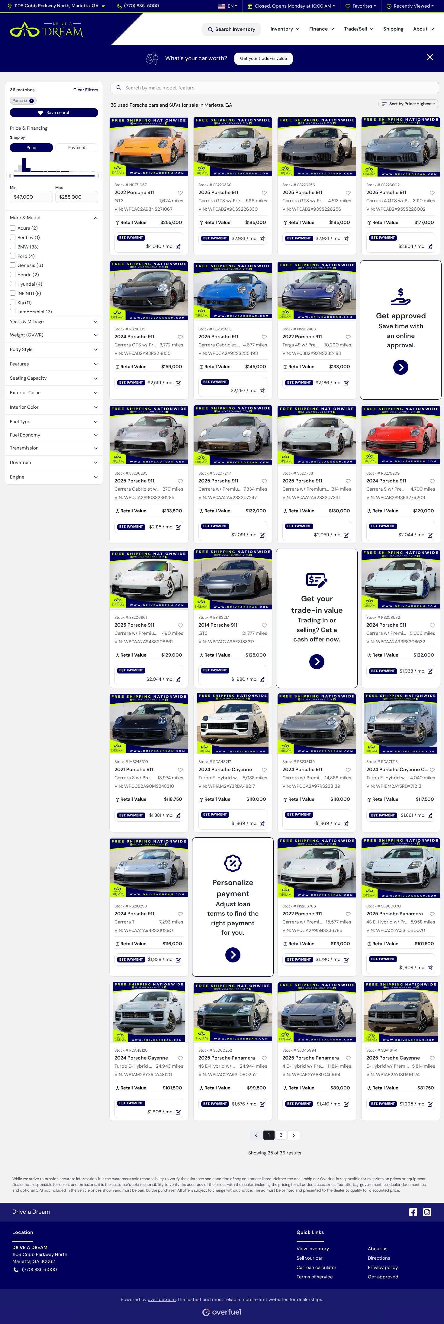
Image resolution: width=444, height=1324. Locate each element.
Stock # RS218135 (130, 329)
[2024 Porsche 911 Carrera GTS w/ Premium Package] (149, 291)
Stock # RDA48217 (214, 761)
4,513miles (339, 201)
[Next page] (293, 1135)
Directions (379, 1258)
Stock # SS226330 (215, 184)
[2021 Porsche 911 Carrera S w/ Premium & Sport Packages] (149, 723)
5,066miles (422, 633)
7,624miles (171, 201)
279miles (172, 489)
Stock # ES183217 (213, 617)
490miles (172, 633)
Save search (57, 112)
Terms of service (315, 1277)
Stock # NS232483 (299, 329)
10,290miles (337, 345)
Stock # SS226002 (383, 184)
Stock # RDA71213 (382, 761)
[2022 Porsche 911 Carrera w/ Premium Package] (317, 868)
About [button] (420, 29)
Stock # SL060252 (215, 1050)
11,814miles (339, 1066)
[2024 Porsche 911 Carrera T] (149, 868)
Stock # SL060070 (383, 906)
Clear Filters (85, 89)
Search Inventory (235, 29)
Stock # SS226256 (298, 184)
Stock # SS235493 (215, 329)
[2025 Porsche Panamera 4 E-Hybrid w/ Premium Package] (317, 1012)
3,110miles (424, 201)
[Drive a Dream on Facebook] (411, 1211)
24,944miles (253, 1066)
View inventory (313, 1249)
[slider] (10, 175)
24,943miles (169, 1066)
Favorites (362, 6)
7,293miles (171, 922)
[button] (58, 6)
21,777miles (254, 633)
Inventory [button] (282, 29)
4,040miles (422, 778)
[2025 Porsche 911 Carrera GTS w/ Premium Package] (233, 146)
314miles (341, 489)
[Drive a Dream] (47, 29)
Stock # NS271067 (130, 184)
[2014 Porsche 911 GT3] (233, 579)
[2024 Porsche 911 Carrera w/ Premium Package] (401, 579)
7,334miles (255, 489)
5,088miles (255, 778)
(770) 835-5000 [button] (141, 6)
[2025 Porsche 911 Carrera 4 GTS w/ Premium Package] (401, 146)
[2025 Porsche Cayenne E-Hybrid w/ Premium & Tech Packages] (401, 1012)
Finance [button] (318, 29)
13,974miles (170, 778)
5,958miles (422, 922)
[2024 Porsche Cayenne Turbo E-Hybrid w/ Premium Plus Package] (149, 1012)
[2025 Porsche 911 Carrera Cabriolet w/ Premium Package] (233, 291)
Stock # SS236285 (130, 473)
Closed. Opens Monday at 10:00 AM (293, 6)
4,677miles (255, 345)
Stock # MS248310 (131, 761)
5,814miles (423, 1066)
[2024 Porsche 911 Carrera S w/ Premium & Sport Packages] (401, 435)
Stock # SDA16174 (381, 1050)
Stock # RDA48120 (131, 1050)
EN (231, 6)
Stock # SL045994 (299, 1050)
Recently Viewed (412, 6)
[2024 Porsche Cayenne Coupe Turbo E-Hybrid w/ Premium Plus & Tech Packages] (401, 723)
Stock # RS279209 (383, 473)
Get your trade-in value (263, 58)
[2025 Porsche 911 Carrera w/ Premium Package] (233, 435)
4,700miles (422, 489)
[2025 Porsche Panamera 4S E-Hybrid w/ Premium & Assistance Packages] (401, 868)
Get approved (383, 1277)
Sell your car (310, 1258)
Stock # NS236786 (299, 906)
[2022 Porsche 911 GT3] (149, 146)
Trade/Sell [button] (355, 29)
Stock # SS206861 (130, 617)
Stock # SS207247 (214, 473)
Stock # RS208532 (383, 617)
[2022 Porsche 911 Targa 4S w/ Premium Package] (317, 291)
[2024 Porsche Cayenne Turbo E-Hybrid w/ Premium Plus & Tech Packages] (233, 723)
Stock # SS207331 (298, 473)
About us (378, 1249)
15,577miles (338, 922)
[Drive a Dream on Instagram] (425, 1211)
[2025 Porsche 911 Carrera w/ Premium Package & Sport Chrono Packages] (149, 579)
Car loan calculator (316, 1267)
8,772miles (171, 345)
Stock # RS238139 (298, 761)
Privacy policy (383, 1267)
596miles (256, 201)
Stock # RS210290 (130, 906)
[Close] (430, 57)
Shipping (393, 29)
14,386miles (338, 778)
